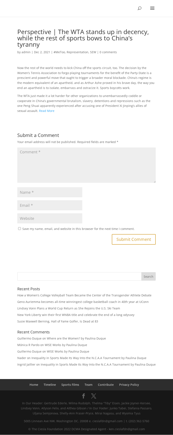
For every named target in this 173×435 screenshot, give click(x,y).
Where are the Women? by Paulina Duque (76, 338)
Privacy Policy (129, 385)
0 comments (108, 52)
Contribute (106, 385)
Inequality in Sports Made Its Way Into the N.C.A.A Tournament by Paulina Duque (88, 358)
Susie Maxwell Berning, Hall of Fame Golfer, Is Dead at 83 (57, 321)
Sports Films (70, 385)
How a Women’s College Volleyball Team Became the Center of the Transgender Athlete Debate (84, 295)
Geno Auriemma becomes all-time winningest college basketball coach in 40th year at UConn (83, 302)
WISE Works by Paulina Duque (66, 345)
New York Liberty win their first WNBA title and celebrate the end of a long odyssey (75, 315)
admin (26, 52)
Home (34, 385)
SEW (93, 52)
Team (88, 385)
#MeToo (59, 52)
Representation (77, 52)
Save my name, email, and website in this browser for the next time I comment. (78, 229)
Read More (46, 111)
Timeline (50, 385)
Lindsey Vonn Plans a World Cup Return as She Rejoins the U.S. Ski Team (68, 308)
